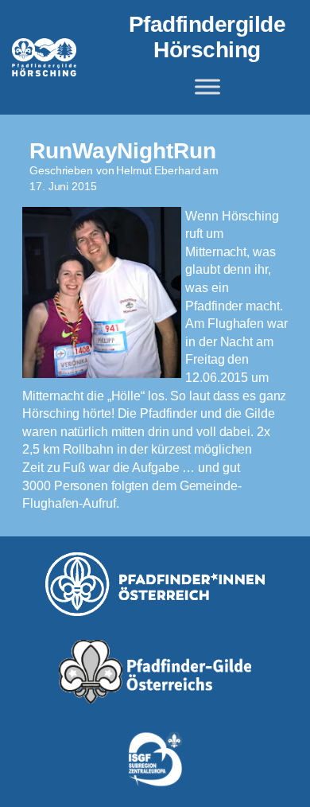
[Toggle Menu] (207, 86)
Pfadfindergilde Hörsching (207, 36)
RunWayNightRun (122, 150)
